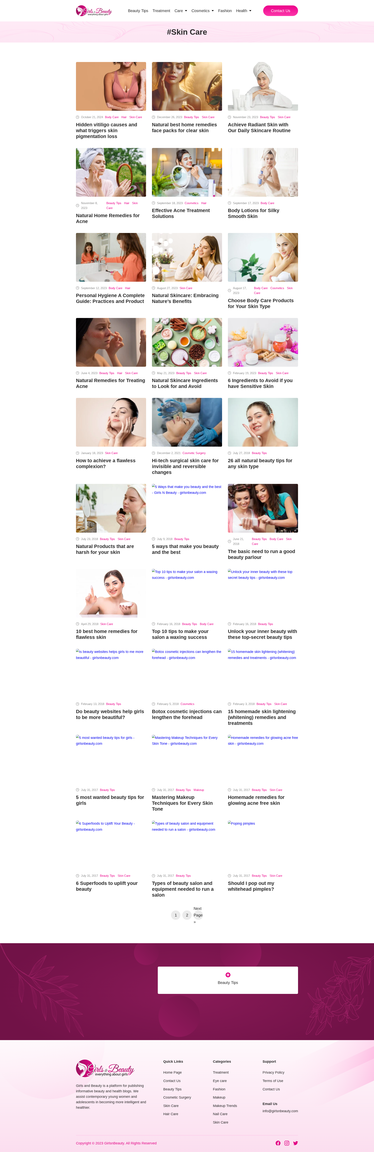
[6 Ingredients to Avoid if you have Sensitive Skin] (263, 342)
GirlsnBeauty (114, 1143)
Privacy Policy (273, 1072)
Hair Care (170, 1114)
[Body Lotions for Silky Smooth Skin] (263, 172)
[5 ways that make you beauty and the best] (187, 508)
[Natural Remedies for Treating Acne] (111, 342)
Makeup (199, 790)
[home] (94, 10)
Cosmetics (191, 203)
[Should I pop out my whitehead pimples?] (263, 845)
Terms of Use (273, 1081)
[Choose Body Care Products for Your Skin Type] (263, 257)
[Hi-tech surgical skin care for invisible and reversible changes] (187, 422)
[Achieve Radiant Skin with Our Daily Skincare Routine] (263, 86)
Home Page (172, 1072)
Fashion (219, 1089)
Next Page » (198, 915)
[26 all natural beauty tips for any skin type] (263, 422)
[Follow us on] (278, 1143)
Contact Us (280, 11)
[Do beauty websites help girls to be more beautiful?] (111, 673)
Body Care (112, 117)
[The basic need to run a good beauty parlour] (263, 508)
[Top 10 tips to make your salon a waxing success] (187, 593)
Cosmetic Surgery (194, 453)
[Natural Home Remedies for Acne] (111, 172)
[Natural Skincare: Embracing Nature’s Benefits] (187, 257)
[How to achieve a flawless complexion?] (111, 422)
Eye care (220, 1081)
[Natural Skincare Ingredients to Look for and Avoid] (187, 342)
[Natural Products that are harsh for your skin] (111, 508)
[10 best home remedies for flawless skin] (111, 593)
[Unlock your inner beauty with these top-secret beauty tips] (263, 593)
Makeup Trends (225, 1106)
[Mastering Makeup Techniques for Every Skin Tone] (187, 759)
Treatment (221, 1072)
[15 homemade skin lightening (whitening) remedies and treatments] (263, 673)
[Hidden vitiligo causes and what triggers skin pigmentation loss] (111, 86)
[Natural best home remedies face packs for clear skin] (187, 86)
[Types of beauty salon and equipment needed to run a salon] (187, 845)
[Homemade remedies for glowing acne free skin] (263, 759)
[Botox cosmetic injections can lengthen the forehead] (187, 673)
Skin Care (135, 117)
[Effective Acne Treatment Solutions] (187, 172)
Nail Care (220, 1114)
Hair (124, 117)
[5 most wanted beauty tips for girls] (111, 759)
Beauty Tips (191, 117)
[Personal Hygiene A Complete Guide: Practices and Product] (111, 257)
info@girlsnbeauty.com (280, 1111)
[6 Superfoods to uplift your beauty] (111, 845)
